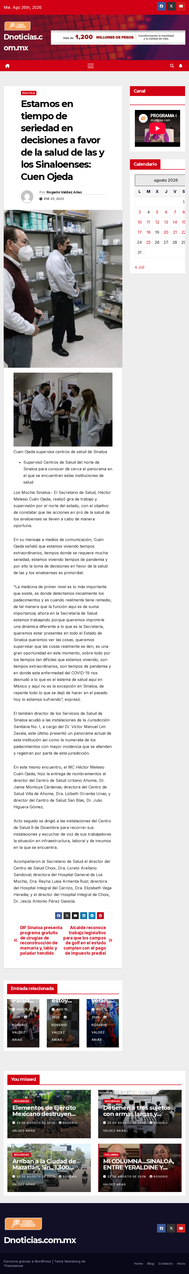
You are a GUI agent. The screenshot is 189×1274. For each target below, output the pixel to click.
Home (138, 1263)
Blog (150, 1263)
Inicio (181, 1263)
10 (140, 222)
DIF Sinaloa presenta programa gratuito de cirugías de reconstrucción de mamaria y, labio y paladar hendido (41, 940)
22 (184, 232)
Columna (111, 1154)
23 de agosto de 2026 (127, 1176)
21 (175, 232)
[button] (172, 65)
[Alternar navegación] (91, 65)
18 (148, 232)
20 (166, 232)
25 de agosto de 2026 (36, 1123)
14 (175, 222)
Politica (28, 93)
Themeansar (13, 1266)
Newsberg (72, 1261)
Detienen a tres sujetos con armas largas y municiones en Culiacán (137, 1114)
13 (166, 222)
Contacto (165, 1263)
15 (184, 222)
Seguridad (21, 1101)
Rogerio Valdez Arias (64, 192)
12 (157, 222)
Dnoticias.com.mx (40, 1240)
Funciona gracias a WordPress (28, 1261)
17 (140, 232)
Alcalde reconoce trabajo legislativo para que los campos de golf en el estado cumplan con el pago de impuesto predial (84, 940)
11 (148, 222)
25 (148, 242)
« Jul (139, 267)
